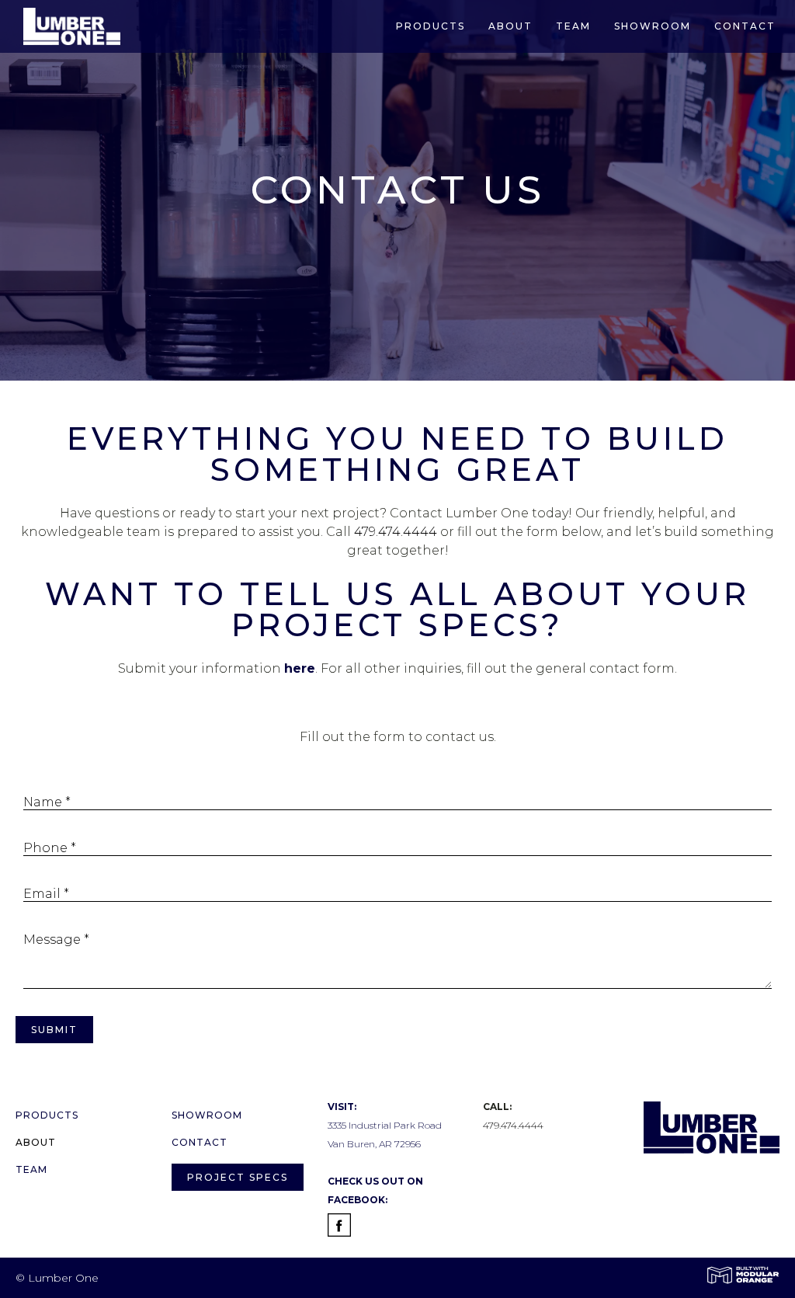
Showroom (652, 26)
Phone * (49, 847)
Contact (745, 26)
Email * (46, 893)
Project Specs (237, 1177)
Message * (56, 939)
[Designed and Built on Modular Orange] (742, 1275)
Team (573, 26)
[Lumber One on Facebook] (339, 1227)
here (299, 668)
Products (430, 26)
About (510, 26)
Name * (47, 802)
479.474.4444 (395, 531)
